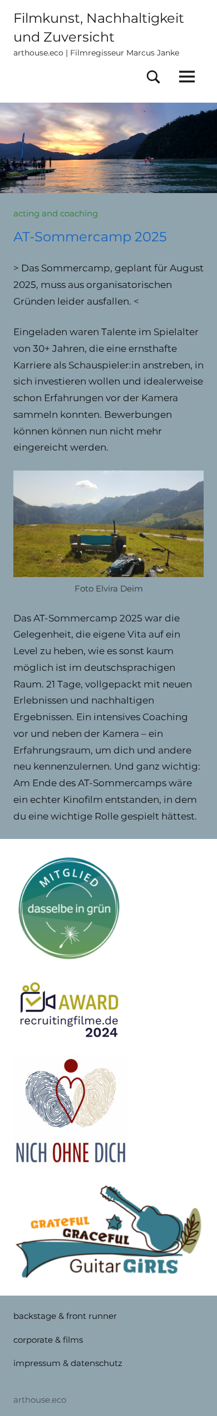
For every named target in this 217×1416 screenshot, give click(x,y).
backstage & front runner (65, 1316)
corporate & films (48, 1339)
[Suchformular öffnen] (153, 77)
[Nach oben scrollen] (194, 1393)
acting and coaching (55, 213)
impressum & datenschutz (67, 1363)
